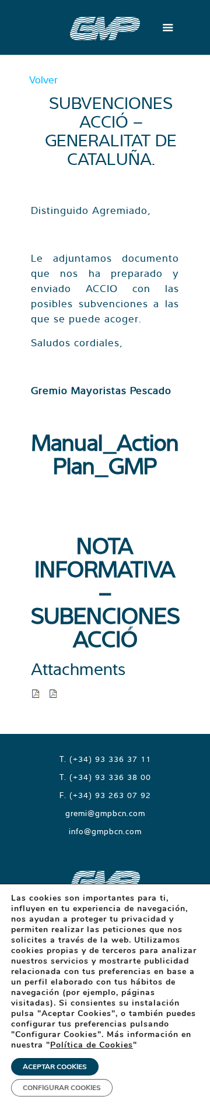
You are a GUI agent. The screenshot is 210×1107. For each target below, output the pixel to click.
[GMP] (105, 27)
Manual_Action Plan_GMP (105, 454)
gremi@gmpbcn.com (105, 813)
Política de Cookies (91, 1044)
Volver (43, 79)
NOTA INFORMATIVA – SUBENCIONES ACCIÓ (105, 592)
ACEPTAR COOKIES (55, 1066)
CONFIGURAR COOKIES (62, 1087)
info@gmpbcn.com (105, 831)
